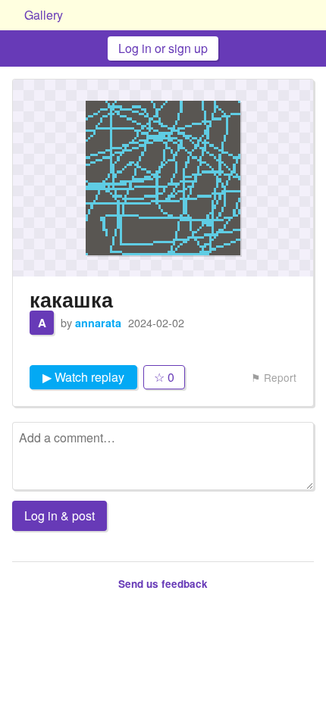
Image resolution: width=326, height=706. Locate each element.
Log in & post (59, 515)
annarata (98, 322)
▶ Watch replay (83, 377)
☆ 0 (164, 377)
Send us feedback (163, 583)
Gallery (43, 14)
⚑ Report (273, 377)
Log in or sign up (163, 48)
